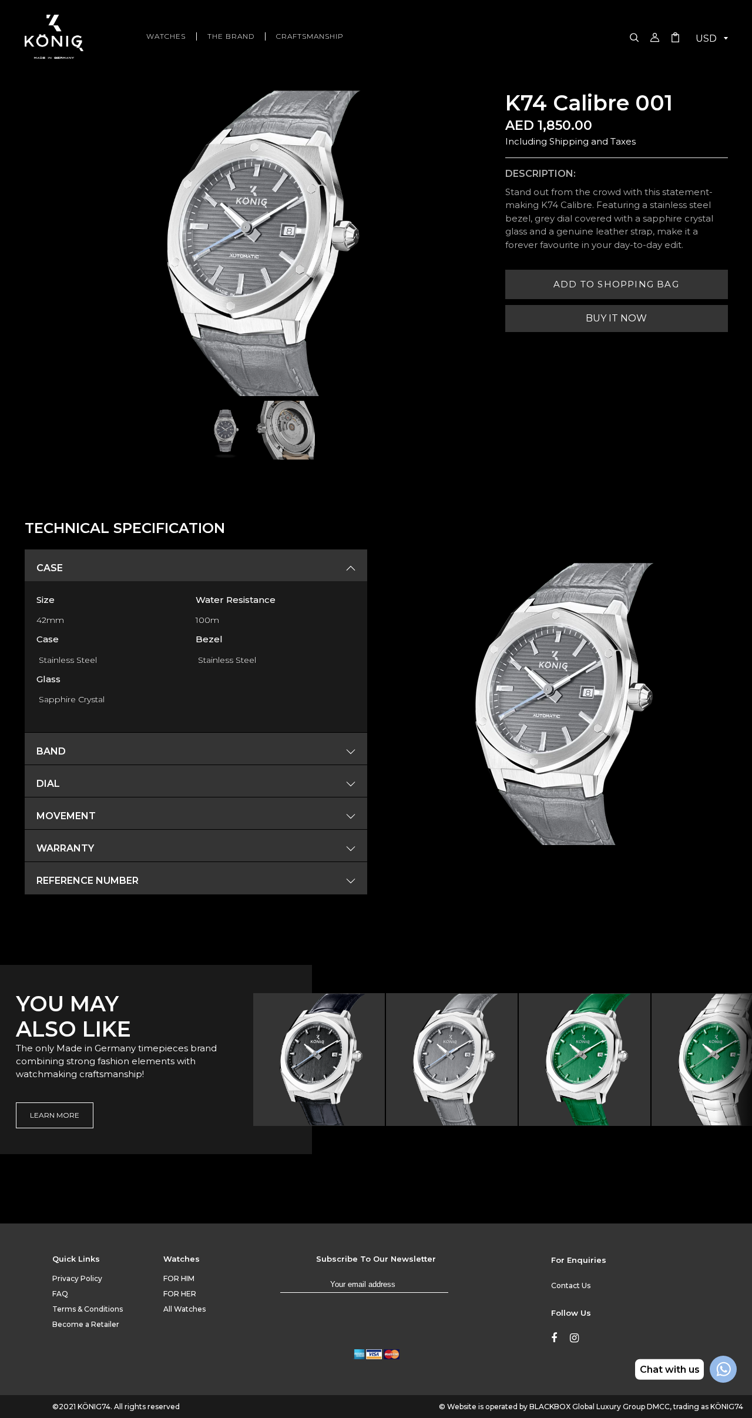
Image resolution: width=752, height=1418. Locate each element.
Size (45, 599)
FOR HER (179, 1293)
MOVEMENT (66, 816)
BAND (51, 751)
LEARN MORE (54, 1115)
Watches (166, 36)
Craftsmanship (310, 36)
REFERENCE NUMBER (87, 881)
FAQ (60, 1293)
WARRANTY (65, 848)
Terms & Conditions (87, 1309)
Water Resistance (236, 599)
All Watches (184, 1309)
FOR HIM (178, 1278)
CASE (49, 568)
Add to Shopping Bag (616, 284)
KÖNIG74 (94, 1406)
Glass (48, 679)
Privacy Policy (77, 1278)
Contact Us (570, 1285)
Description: (540, 173)
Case (47, 639)
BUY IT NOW (616, 318)
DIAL (48, 784)
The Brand (230, 36)
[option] (319, 1059)
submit (460, 1290)
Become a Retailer (85, 1324)
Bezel (209, 639)
